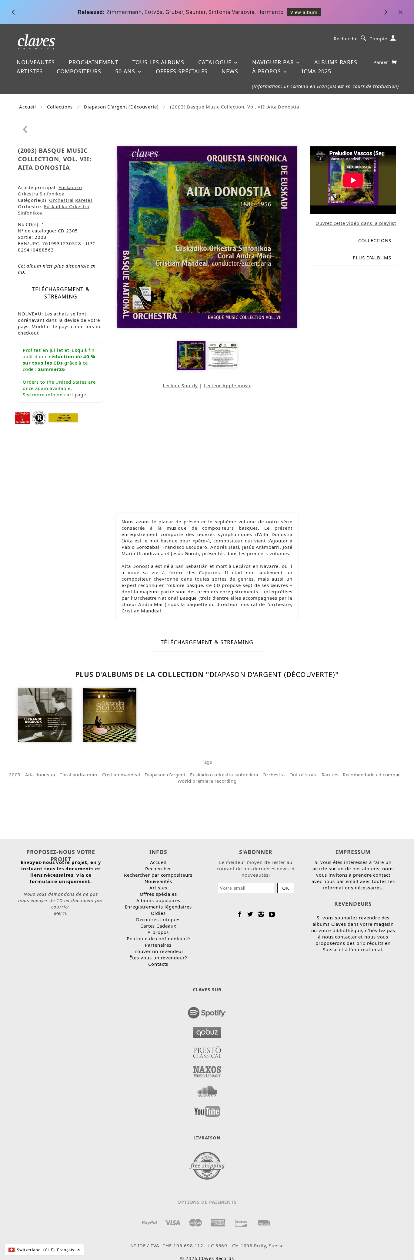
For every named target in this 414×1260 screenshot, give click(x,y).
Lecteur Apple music (227, 385)
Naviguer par (274, 62)
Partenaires (158, 945)
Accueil (27, 107)
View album (304, 12)
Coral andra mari (78, 775)
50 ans (126, 71)
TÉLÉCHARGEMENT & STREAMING (61, 292)
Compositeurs (79, 71)
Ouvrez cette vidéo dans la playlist (356, 223)
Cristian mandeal (121, 775)
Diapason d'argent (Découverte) (121, 107)
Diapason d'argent (165, 775)
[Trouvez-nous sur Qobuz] (207, 1031)
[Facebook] (239, 914)
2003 (14, 775)
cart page (75, 395)
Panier (381, 62)
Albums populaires (158, 900)
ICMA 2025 (316, 71)
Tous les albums (158, 62)
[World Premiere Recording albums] (63, 417)
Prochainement (94, 62)
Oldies (158, 913)
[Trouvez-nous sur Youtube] (207, 1109)
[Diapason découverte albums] (22, 417)
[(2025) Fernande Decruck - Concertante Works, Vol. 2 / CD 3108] (45, 714)
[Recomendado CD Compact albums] (39, 417)
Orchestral (61, 200)
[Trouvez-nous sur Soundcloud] (207, 1090)
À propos (267, 71)
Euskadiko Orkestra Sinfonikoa (50, 190)
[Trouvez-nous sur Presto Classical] (207, 1050)
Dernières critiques (158, 919)
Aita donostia (40, 775)
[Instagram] (261, 914)
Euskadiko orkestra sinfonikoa (224, 775)
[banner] (36, 41)
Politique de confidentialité (158, 938)
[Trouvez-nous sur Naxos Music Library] (207, 1070)
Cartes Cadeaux (158, 926)
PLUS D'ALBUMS (372, 258)
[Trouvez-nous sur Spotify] (207, 1011)
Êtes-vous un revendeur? (158, 958)
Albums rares (335, 62)
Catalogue (215, 62)
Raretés (83, 200)
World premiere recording (207, 781)
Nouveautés (36, 62)
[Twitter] (250, 914)
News (230, 71)
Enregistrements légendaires (158, 907)
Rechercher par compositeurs (158, 875)
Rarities (330, 775)
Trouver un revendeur (158, 951)
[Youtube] (272, 914)
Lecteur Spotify (180, 385)
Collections (60, 107)
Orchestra (273, 775)
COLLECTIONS (374, 240)
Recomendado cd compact (372, 775)
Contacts (158, 964)
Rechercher (158, 868)
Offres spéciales (182, 71)
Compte (378, 38)
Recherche (346, 38)
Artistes (30, 71)
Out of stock (303, 775)
